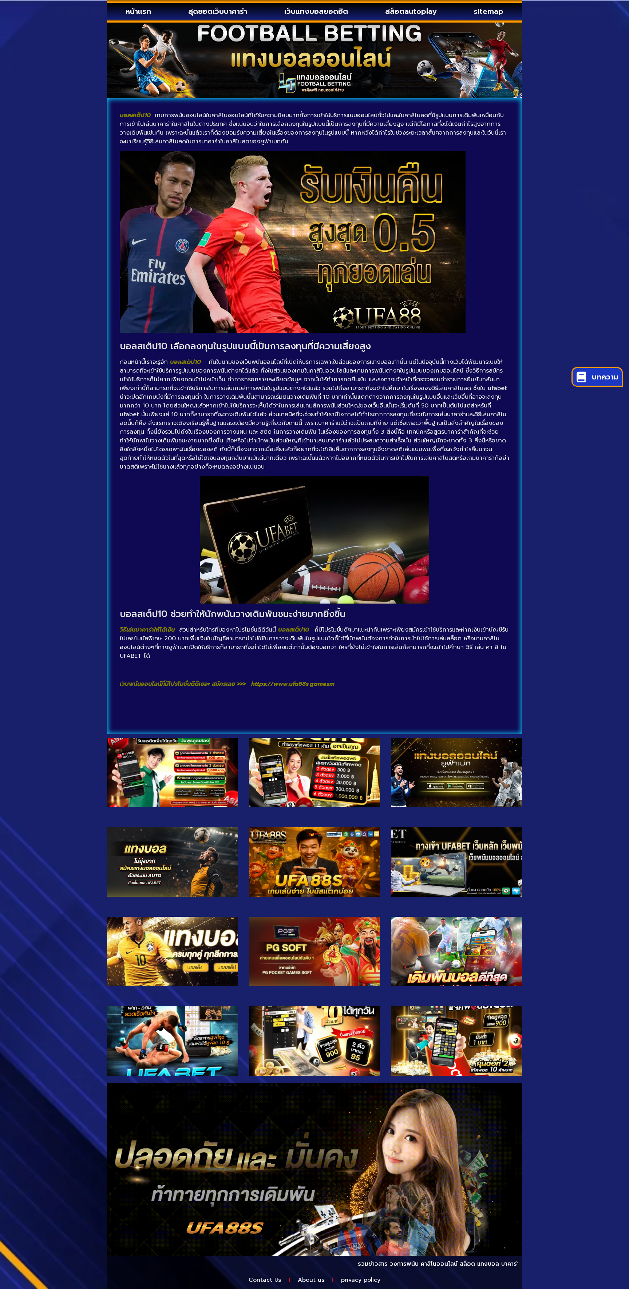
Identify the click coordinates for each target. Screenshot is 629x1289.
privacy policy (360, 1280)
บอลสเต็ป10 (185, 362)
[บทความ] (581, 376)
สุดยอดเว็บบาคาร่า (217, 11)
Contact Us (265, 1280)
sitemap (488, 11)
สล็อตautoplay (410, 11)
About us (311, 1280)
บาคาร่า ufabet (484, 1264)
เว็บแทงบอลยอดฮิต (316, 11)
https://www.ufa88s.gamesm (293, 684)
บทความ (605, 376)
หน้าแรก (138, 11)
